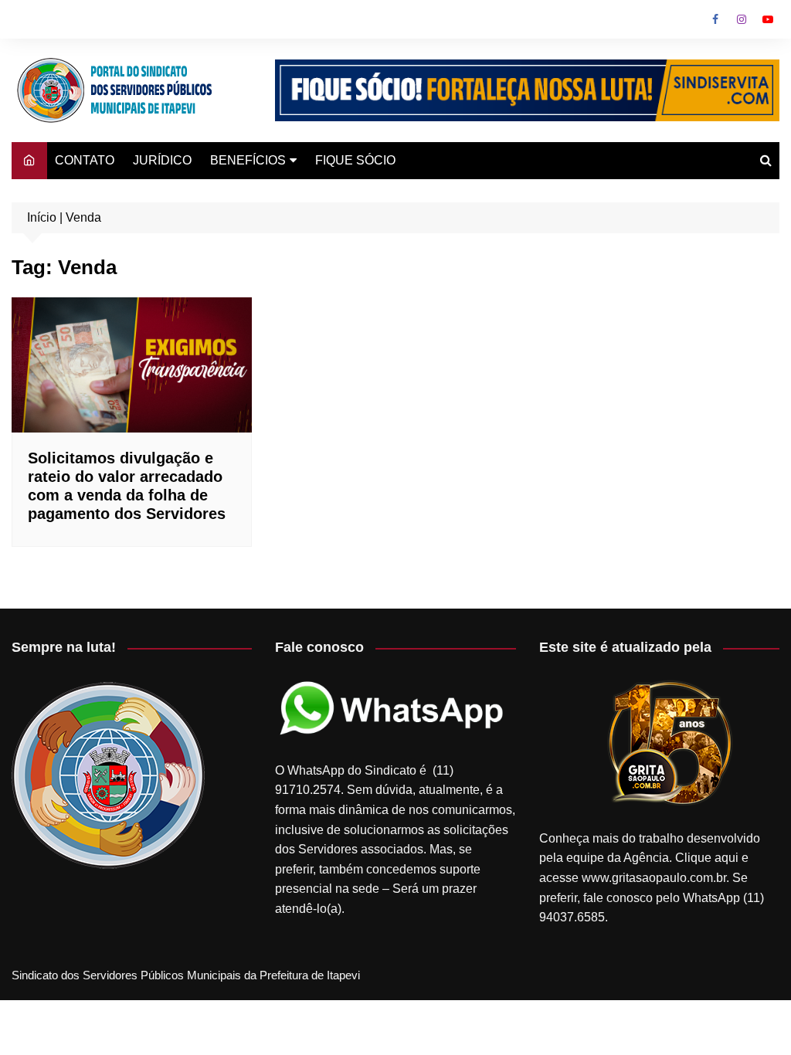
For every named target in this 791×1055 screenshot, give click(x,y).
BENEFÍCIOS (248, 160)
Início (41, 217)
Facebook (715, 19)
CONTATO (84, 160)
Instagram (741, 19)
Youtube (767, 19)
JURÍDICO (162, 160)
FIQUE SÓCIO (355, 160)
